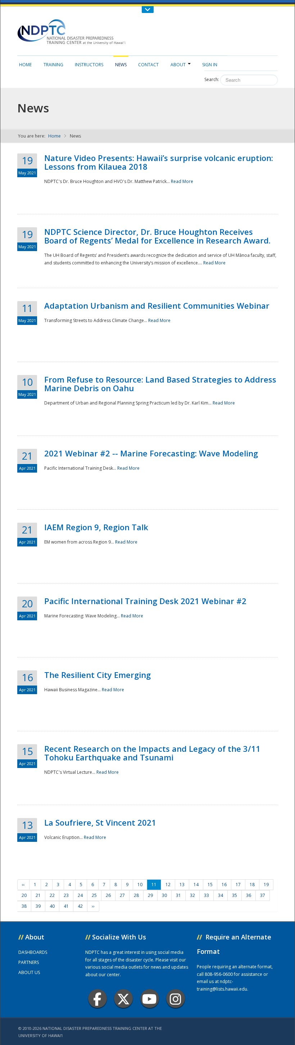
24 (80, 895)
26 (108, 895)
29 (150, 895)
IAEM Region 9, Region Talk (96, 527)
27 (122, 895)
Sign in (209, 65)
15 (210, 884)
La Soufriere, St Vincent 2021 (100, 822)
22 (52, 895)
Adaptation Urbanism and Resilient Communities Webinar (156, 305)
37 (262, 895)
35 (234, 895)
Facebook (97, 998)
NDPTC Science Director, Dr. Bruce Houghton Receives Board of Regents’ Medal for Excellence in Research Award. (157, 236)
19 (266, 884)
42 (80, 906)
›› (93, 906)
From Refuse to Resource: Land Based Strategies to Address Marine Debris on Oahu (160, 383)
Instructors (89, 65)
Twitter (123, 998)
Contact (148, 65)
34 (220, 895)
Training (53, 65)
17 (238, 884)
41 (66, 906)
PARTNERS (28, 962)
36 (248, 895)
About (178, 65)
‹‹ (23, 884)
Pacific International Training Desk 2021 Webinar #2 (145, 600)
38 (24, 906)
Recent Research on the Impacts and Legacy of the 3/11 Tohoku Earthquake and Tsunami (152, 753)
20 (24, 895)
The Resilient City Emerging (97, 674)
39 (38, 906)
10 (139, 884)
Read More (182, 181)
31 (178, 895)
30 (164, 895)
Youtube (149, 998)
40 (52, 906)
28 (136, 895)
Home (25, 65)
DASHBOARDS (32, 952)
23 (66, 895)
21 (38, 895)
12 (168, 884)
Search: (211, 79)
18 (252, 884)
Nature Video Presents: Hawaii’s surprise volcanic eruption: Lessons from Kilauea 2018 (158, 162)
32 (192, 895)
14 (196, 884)
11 (153, 884)
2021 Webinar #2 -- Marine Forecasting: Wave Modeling (151, 453)
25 (94, 895)
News (121, 65)
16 (224, 884)
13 (182, 884)
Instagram (175, 998)
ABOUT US (29, 972)
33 (206, 895)
